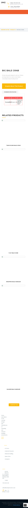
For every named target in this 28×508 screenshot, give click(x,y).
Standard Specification (10, 92)
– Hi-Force (6, 448)
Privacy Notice (16, 505)
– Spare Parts (7, 456)
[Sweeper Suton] (3, 2)
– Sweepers (7, 459)
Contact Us (14, 404)
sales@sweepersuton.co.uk (8, 487)
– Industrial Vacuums (9, 451)
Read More (2, 437)
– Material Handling (8, 453)
